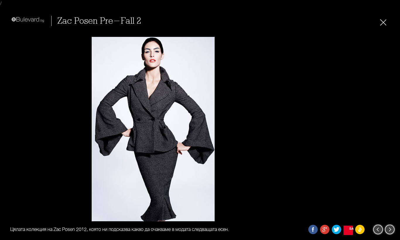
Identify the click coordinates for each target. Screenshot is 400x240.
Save (351, 228)
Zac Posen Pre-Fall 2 (99, 21)
